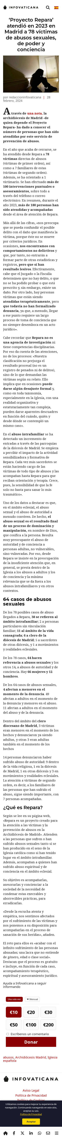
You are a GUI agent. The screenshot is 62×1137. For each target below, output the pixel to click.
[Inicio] (5, 1133)
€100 (31, 1024)
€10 (14, 1012)
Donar (31, 1042)
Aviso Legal (31, 1090)
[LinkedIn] (31, 1133)
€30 (48, 1012)
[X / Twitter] (22, 1133)
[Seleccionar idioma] (56, 7)
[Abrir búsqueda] (48, 7)
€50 (14, 1024)
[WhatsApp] (40, 1133)
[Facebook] (14, 1133)
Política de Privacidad (31, 1095)
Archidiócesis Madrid (30, 1057)
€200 (48, 1024)
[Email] (48, 1133)
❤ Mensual (32, 999)
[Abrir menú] (57, 1133)
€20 (31, 1012)
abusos (8, 1057)
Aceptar (31, 1121)
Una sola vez (14, 999)
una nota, (35, 113)
